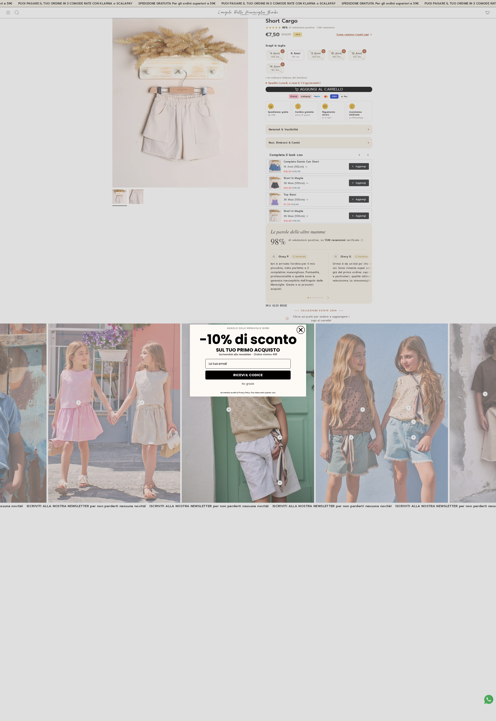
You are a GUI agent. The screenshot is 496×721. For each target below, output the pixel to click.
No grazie (248, 384)
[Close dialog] (301, 330)
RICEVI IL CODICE (248, 375)
